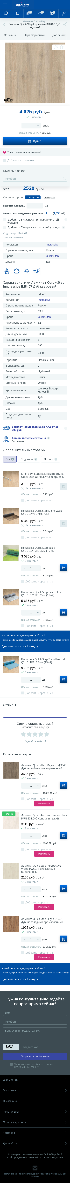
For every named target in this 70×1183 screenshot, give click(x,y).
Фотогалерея (11, 1111)
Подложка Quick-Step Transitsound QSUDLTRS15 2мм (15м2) (43, 661)
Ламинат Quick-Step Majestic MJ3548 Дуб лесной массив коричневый (43, 767)
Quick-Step (52, 256)
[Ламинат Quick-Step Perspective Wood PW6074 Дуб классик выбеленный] (11, 871)
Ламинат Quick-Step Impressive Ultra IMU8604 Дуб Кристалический (44, 817)
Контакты (9, 1133)
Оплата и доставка (14, 1122)
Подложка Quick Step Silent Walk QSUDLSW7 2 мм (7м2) (41, 512)
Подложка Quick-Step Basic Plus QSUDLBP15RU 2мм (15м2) (41, 594)
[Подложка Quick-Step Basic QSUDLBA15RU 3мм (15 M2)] (11, 553)
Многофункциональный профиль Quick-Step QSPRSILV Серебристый (42, 475)
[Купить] (63, 486)
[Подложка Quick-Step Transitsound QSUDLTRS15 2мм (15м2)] (11, 664)
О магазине (10, 1101)
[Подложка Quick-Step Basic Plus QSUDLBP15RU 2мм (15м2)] (11, 597)
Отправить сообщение (35, 1056)
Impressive (52, 244)
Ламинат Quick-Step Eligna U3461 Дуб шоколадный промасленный (42, 920)
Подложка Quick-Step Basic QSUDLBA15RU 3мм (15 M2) (38, 549)
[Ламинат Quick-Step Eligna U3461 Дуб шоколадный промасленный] (11, 924)
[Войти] (64, 13)
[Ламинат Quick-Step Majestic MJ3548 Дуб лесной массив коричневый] (11, 770)
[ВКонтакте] (35, 1168)
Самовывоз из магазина (29, 438)
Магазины (9, 1090)
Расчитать (44, 803)
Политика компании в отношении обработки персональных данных (35, 1175)
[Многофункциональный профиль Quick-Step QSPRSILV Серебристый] (11, 479)
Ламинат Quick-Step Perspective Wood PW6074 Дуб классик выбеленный (41, 868)
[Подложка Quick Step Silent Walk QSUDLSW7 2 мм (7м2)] (11, 516)
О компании (10, 1080)
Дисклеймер (11, 1143)
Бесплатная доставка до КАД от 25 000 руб (35, 428)
